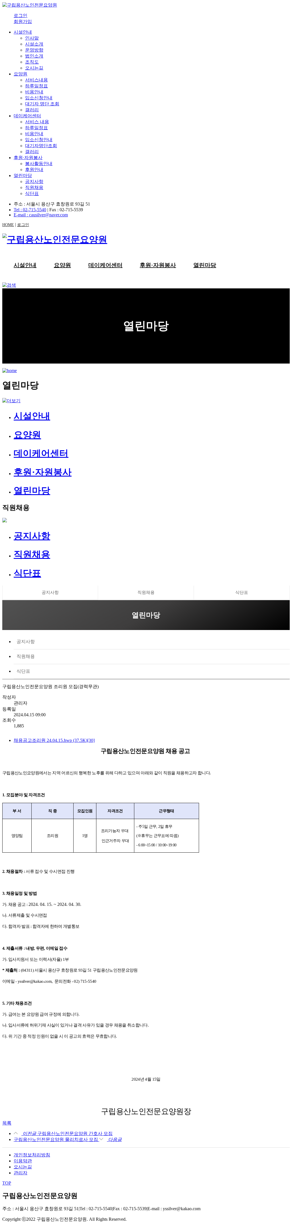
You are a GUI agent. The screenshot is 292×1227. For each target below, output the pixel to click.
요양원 (20, 73)
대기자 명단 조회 (42, 103)
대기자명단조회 (41, 145)
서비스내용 (36, 79)
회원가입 (23, 21)
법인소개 (34, 56)
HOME (8, 225)
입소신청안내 (38, 97)
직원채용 (34, 187)
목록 (6, 1123)
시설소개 (34, 44)
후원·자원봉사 (28, 157)
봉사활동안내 (38, 163)
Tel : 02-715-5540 (30, 209)
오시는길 (34, 67)
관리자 (20, 1172)
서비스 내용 (37, 121)
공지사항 (34, 181)
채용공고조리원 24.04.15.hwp (54, 740)
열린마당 (23, 175)
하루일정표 (36, 85)
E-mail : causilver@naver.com (41, 214)
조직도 (32, 61)
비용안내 (34, 91)
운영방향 (34, 50)
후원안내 (34, 169)
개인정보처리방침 (32, 1154)
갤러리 (32, 109)
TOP (6, 1183)
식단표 (32, 193)
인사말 (32, 38)
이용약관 (23, 1160)
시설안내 (23, 32)
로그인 (20, 15)
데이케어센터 (27, 115)
